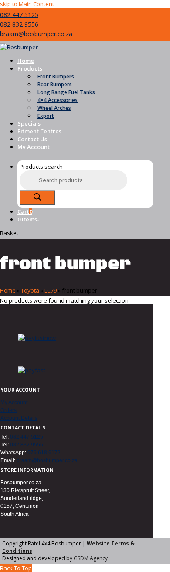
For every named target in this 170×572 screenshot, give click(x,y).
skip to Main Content (27, 4)
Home (8, 290)
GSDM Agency (91, 558)
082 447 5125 (19, 14)
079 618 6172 (44, 452)
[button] (24, 211)
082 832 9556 (19, 24)
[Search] (37, 197)
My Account (13, 402)
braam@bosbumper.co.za (36, 34)
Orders (8, 410)
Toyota (30, 290)
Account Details (18, 418)
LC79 (50, 290)
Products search (41, 166)
